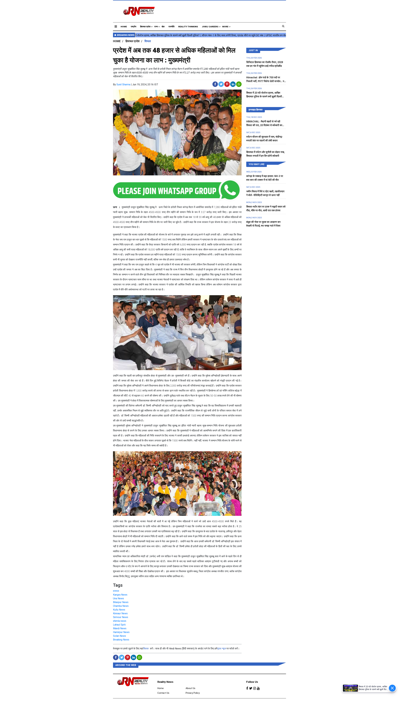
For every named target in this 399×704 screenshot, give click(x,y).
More (225, 26)
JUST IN (253, 50)
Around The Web (125, 665)
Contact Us (163, 693)
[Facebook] (247, 688)
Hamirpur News (121, 632)
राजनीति (171, 26)
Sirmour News (120, 617)
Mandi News (119, 628)
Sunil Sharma (123, 84)
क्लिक (146, 648)
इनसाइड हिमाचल (255, 109)
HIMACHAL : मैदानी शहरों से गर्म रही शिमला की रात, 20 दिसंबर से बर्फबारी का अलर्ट (264, 125)
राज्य (156, 26)
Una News (118, 598)
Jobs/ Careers (210, 26)
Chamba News (121, 605)
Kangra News (120, 594)
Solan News (119, 635)
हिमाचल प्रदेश (145, 26)
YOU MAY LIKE (256, 164)
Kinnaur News (120, 613)
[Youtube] (258, 688)
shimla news (119, 620)
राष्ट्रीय (133, 26)
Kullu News (119, 609)
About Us (190, 688)
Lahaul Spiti (119, 624)
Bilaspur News (120, 602)
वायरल (116, 590)
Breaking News (121, 639)
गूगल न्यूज (221, 648)
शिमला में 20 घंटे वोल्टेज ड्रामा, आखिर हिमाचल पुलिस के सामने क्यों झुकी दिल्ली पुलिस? (264, 96)
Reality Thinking (188, 26)
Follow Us (252, 681)
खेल (163, 26)
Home (124, 26)
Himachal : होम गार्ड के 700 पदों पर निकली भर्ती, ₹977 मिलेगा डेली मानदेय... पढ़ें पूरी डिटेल (266, 81)
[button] (116, 26)
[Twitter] (250, 688)
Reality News (165, 681)
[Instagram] (254, 688)
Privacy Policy (193, 693)
